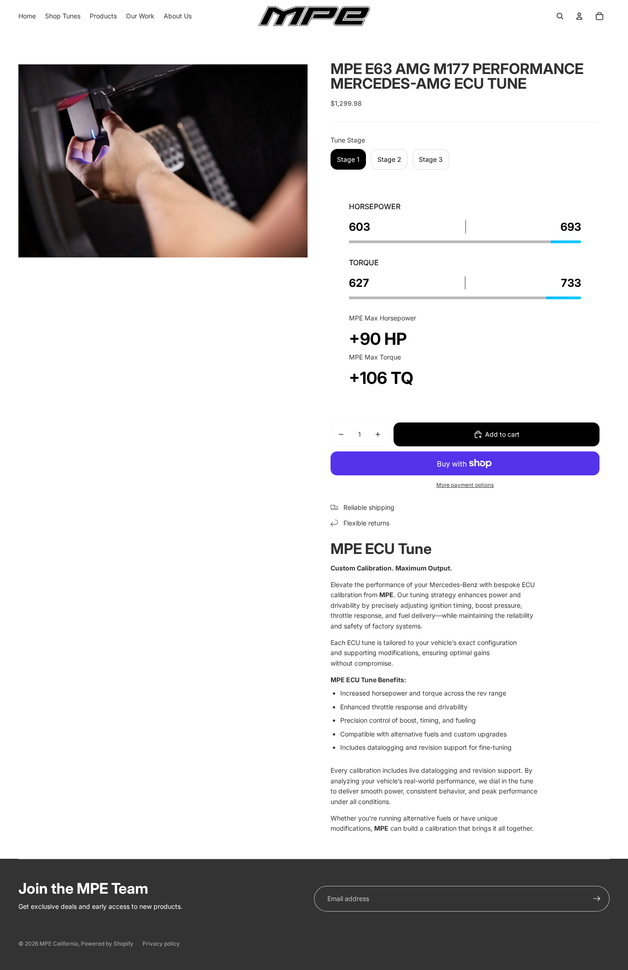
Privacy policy (161, 943)
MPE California (59, 943)
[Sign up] (596, 898)
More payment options (465, 485)
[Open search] (560, 16)
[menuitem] (27, 16)
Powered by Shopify (107, 943)
